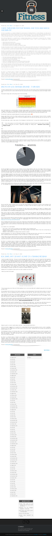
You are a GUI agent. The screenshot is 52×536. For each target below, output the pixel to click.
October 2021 (14, 424)
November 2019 (14, 460)
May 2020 (13, 451)
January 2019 (14, 472)
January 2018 (14, 490)
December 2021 (14, 420)
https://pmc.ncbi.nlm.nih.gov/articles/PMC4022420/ (10, 219)
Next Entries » (47, 350)
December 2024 (14, 386)
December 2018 (14, 474)
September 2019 (14, 463)
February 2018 (14, 488)
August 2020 (14, 445)
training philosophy (9, 79)
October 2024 (14, 389)
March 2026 (14, 366)
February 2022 (14, 418)
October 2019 (14, 461)
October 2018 (14, 477)
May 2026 (13, 362)
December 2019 (14, 458)
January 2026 (14, 368)
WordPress (44, 534)
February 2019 (14, 470)
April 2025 (13, 380)
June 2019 (13, 469)
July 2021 (13, 427)
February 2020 (14, 454)
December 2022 (14, 406)
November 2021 (14, 422)
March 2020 (14, 452)
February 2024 (14, 395)
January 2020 (14, 456)
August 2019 (14, 465)
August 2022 (14, 409)
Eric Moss (9, 25)
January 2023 (14, 404)
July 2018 (13, 479)
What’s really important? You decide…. (26, 516)
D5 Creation (36, 534)
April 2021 (13, 431)
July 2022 (13, 411)
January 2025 (14, 384)
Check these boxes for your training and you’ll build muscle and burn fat (26, 505)
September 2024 (14, 391)
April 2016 (13, 492)
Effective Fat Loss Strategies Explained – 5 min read (20, 87)
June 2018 (13, 481)
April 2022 (13, 415)
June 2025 (13, 377)
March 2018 (14, 487)
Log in (30, 357)
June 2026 (13, 361)
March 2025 (14, 382)
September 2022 (14, 407)
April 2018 (13, 485)
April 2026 (13, 364)
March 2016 (14, 494)
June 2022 (13, 413)
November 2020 (14, 440)
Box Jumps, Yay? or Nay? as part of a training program (24, 256)
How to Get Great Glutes (24, 513)
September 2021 (14, 425)
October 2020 (14, 442)
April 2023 (13, 402)
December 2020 (14, 438)
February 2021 (14, 434)
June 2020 (13, 449)
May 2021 (13, 429)
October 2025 (14, 371)
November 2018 (14, 476)
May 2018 (13, 483)
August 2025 (14, 375)
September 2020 (15, 443)
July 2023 (13, 400)
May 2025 (13, 379)
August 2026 (14, 357)
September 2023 (14, 398)
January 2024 (14, 397)
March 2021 (14, 433)
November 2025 (14, 370)
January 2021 (14, 436)
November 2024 (14, 388)
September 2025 (14, 373)
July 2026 (13, 359)
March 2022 (14, 416)
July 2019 (13, 467)
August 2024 (14, 393)
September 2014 (14, 495)
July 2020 (13, 447)
